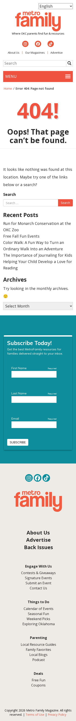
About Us (13, 52)
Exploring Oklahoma (38, 624)
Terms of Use (35, 715)
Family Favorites (38, 649)
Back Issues (38, 547)
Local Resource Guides (38, 644)
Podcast (38, 659)
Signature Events (38, 578)
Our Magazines (35, 52)
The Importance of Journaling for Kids (37, 255)
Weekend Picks (38, 619)
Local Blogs (38, 654)
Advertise (56, 52)
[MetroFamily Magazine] (38, 21)
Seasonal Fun (38, 613)
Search (9, 194)
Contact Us (38, 588)
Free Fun (38, 680)
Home (8, 88)
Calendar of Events (38, 608)
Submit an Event (38, 583)
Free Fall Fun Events (21, 236)
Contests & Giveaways (38, 573)
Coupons (38, 685)
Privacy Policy (57, 715)
